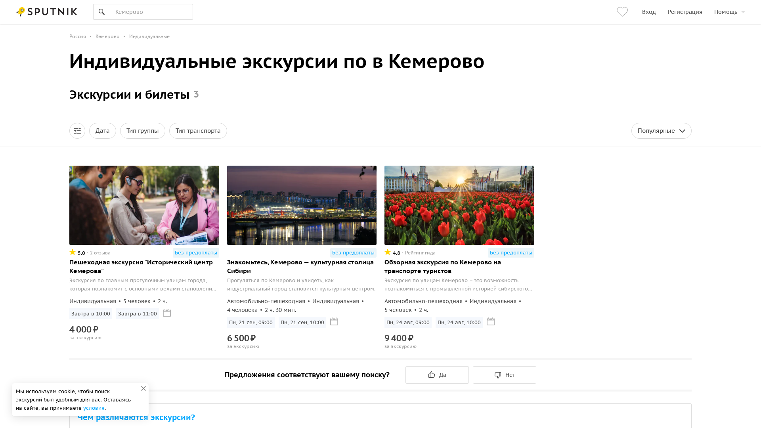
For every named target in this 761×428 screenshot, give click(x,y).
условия (94, 408)
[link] (623, 12)
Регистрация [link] (685, 11)
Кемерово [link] (108, 36)
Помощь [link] (725, 11)
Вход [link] (649, 11)
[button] (77, 131)
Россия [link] (77, 36)
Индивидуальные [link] (149, 36)
